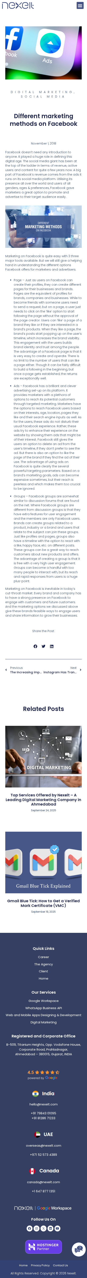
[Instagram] (36, 1228)
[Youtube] (57, 1228)
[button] (80, 5)
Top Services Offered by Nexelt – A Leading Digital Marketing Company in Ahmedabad (43, 799)
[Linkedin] (50, 1228)
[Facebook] (30, 1228)
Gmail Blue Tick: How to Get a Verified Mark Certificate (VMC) (43, 903)
